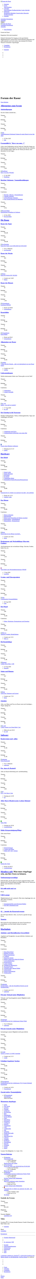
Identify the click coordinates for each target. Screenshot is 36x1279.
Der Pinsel (4, 607)
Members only (7, 872)
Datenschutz (7, 1248)
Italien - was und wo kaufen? (8, 405)
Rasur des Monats (7, 283)
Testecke (3, 919)
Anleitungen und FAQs (10, 431)
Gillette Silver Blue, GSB (7, 664)
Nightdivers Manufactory (10, 965)
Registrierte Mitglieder (10, 13)
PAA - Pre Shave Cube (7, 793)
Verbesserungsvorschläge (9, 877)
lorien (5, 1104)
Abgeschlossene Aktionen (11, 197)
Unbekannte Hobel (9, 478)
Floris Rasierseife (5, 761)
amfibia (6, 370)
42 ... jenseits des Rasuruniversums (12, 911)
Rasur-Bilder (4, 334)
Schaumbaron (7, 309)
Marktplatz (6, 929)
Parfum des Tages (5, 863)
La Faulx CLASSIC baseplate (10, 1053)
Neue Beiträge (8, 7)
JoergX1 (6, 1124)
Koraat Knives (8, 962)
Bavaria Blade (8, 216)
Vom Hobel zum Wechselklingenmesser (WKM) (13, 569)
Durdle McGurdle (8, 1133)
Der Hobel (4, 457)
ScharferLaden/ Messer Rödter (12, 968)
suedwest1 (7, 1110)
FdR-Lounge (5, 895)
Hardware (5, 454)
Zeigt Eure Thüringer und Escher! (10, 693)
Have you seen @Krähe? (7, 172)
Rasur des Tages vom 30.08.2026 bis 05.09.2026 (14, 246)
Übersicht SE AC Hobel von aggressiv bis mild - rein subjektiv (17, 492)
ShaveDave (7, 1119)
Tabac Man (4, 822)
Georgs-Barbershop (9, 961)
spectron (6, 1107)
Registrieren (4, 1234)
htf (4, 797)
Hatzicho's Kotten (8, 958)
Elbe (5, 603)
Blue (5, 1113)
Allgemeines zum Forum (11, 106)
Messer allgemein (8, 515)
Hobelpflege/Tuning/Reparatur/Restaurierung (16, 479)
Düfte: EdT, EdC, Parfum (11, 851)
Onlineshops (7, 390)
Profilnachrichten (16, 10)
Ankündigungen (6, 109)
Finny (5, 1118)
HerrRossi (6, 177)
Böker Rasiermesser (9, 955)
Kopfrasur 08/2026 (6, 305)
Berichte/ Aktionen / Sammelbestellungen (15, 180)
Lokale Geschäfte (8, 392)
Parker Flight (14, 1021)
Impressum (7, 1249)
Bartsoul (6, 668)
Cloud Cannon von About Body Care (11, 727)
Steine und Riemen (7, 671)
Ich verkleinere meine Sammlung (14, 1181)
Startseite (6, 4)
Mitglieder (6, 11)
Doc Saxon (7, 1106)
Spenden (6, 16)
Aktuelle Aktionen (9, 196)
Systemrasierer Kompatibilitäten (9, 599)
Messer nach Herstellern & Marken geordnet (15, 518)
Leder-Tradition (8, 964)
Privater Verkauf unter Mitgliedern (13, 995)
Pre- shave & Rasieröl (8, 768)
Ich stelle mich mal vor (8, 888)
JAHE (5, 1058)
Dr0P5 (6, 450)
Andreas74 (7, 1122)
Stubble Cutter (8, 497)
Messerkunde (7, 516)
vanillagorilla (7, 1128)
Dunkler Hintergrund (9, 1237)
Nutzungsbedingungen (10, 1246)
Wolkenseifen (7, 973)
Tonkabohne (7, 1125)
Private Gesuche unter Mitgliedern (12, 1029)
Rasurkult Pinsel (8, 967)
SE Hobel (6, 476)
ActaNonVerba (8, 827)
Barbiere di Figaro (9, 953)
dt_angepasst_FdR (9, 1242)
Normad (6, 1109)
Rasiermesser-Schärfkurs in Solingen (10, 212)
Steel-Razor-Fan (8, 1136)
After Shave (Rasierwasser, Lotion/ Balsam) (15, 801)
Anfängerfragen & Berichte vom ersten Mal (15, 433)
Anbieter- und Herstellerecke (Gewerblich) (15, 933)
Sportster (6, 1134)
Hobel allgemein (8, 473)
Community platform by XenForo (17, 1255)
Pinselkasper (7, 1115)
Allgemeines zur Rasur (8, 342)
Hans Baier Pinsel (8, 952)
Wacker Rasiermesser (9, 971)
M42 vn (6, 638)
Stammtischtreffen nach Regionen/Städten (15, 904)
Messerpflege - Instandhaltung (12, 519)
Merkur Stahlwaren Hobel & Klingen (14, 959)
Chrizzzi (6, 1137)
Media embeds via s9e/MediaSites (10, 1257)
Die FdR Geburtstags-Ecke (11, 905)
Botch (5, 1148)
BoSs (5, 538)
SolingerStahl (7, 970)
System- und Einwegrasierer (10, 577)
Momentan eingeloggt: (8, 1101)
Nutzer (6, 1146)
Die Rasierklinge (6, 642)
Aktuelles (6, 8)
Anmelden (3, 1231)
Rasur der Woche (7, 253)
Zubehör (4, 701)
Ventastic (6, 1139)
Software (4, 735)
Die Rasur (5, 220)
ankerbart (6, 765)
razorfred (6, 574)
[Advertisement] (18, 77)
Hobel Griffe (7, 472)
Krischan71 (7, 1121)
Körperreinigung (8, 848)
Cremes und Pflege (9, 849)
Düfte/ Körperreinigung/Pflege (11, 830)
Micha (5, 279)
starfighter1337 (8, 1215)
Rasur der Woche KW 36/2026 (9, 275)
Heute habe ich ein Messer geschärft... (11, 534)
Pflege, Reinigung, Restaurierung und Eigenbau (16, 621)
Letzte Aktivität (25, 10)
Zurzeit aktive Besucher (22, 13)
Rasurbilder (5, 312)
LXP (5, 1127)
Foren (5, 5)
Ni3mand (6, 1145)
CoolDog (6, 956)
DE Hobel (6, 475)
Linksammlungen (7, 373)
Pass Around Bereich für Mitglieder (13, 199)
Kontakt (6, 1245)
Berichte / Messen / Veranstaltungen (13, 195)
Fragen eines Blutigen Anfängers (9, 446)
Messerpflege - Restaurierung (12, 521)
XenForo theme (23, 1257)
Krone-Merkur (8, 1116)
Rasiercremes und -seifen (9, 739)
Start (5, 1251)
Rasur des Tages (6, 224)
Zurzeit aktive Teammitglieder (11, 1092)
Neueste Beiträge (6, 1154)
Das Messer (4, 500)
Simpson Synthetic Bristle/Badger (10, 634)
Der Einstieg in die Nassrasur (11, 412)
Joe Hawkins (7, 250)
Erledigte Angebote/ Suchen (10, 1061)
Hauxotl (6, 1143)
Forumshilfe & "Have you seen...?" (13, 143)
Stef (5, 1130)
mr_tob (6, 409)
